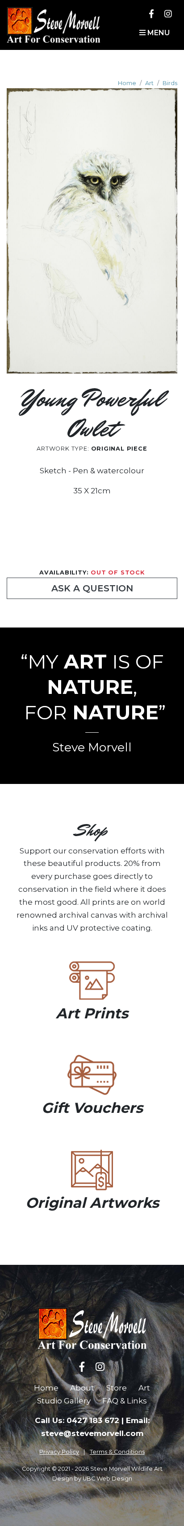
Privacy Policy (59, 1451)
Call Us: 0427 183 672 (77, 1420)
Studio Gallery (64, 1400)
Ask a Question (92, 588)
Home (127, 83)
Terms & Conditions (117, 1451)
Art (149, 83)
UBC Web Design (107, 1478)
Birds (170, 83)
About (82, 1387)
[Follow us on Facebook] (151, 13)
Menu (158, 33)
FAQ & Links (124, 1400)
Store (116, 1387)
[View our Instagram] (168, 13)
